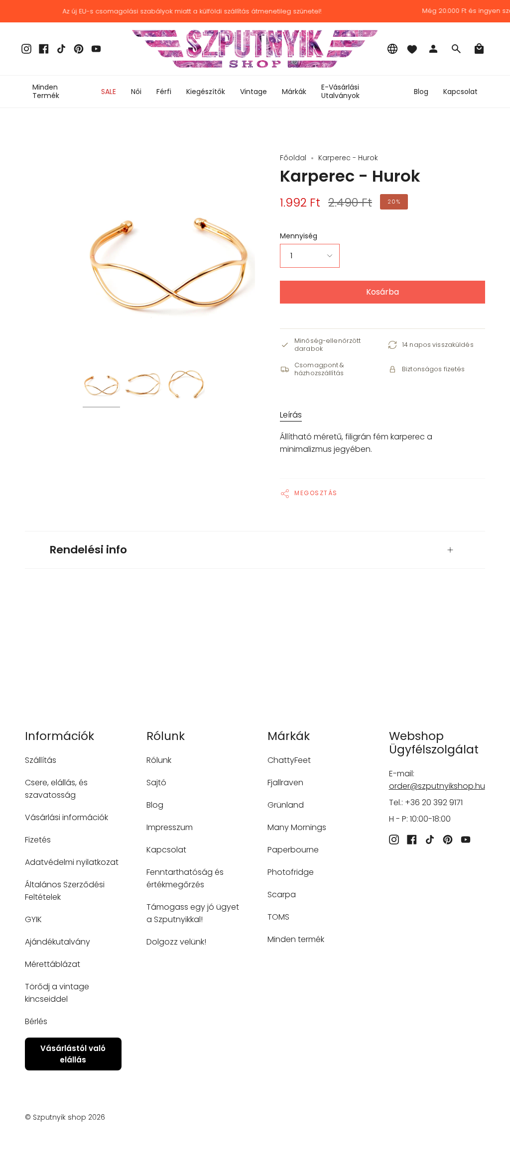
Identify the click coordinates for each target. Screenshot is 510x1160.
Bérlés (36, 1021)
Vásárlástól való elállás (73, 1054)
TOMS (278, 917)
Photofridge (290, 872)
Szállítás (40, 760)
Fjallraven (285, 782)
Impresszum (169, 827)
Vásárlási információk (66, 817)
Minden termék (295, 939)
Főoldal (293, 158)
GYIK (33, 919)
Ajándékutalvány (57, 942)
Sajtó (156, 782)
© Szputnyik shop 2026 (65, 1117)
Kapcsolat (166, 849)
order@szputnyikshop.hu (437, 786)
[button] (136, 91)
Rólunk (158, 760)
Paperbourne (293, 849)
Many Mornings (296, 827)
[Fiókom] (433, 48)
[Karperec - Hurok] (101, 384)
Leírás (291, 415)
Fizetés (38, 839)
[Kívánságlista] (412, 48)
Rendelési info (88, 549)
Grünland (285, 805)
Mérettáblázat (52, 964)
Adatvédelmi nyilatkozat (72, 862)
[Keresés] (456, 48)
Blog (154, 805)
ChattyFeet (289, 760)
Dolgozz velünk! (176, 942)
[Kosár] (479, 48)
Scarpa (281, 894)
